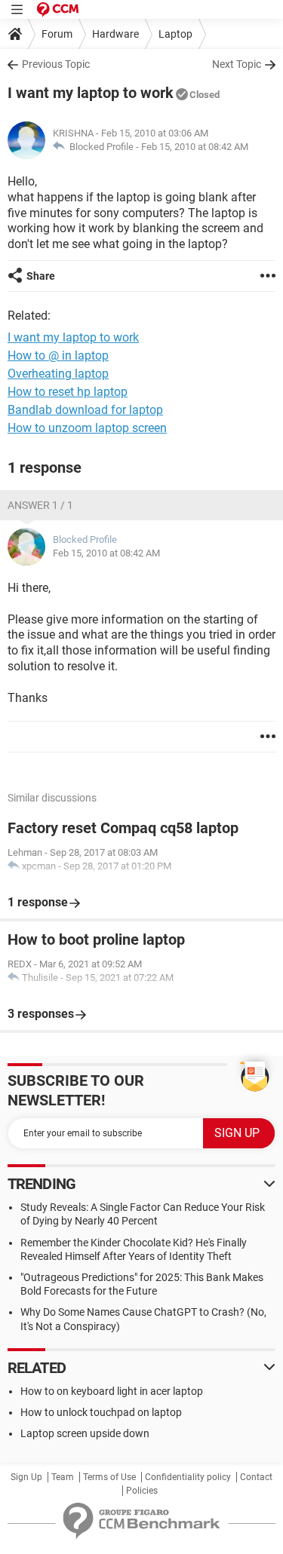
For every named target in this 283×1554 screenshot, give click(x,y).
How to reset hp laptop (68, 392)
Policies (142, 1490)
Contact (256, 1477)
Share (40, 276)
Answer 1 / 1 (40, 505)
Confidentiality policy (188, 1477)
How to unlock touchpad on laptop (101, 1412)
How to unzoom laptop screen (87, 428)
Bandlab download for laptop (85, 410)
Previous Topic (56, 64)
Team (62, 1477)
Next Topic (236, 64)
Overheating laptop (58, 373)
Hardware (115, 34)
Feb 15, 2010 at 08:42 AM (194, 146)
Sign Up (26, 1477)
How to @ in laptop (58, 355)
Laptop (175, 34)
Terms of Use (109, 1477)
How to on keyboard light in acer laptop (111, 1391)
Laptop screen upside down (84, 1433)
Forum (57, 34)
